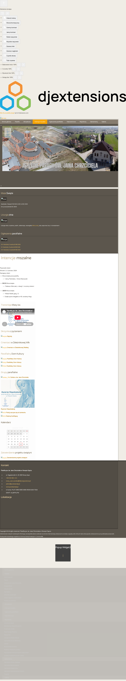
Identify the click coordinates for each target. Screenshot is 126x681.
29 (24, 444)
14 (21, 439)
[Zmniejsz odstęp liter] (15, 77)
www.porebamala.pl (12, 487)
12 (14, 439)
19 (14, 441)
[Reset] (2, 13)
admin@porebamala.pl (13, 484)
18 (11, 441)
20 (17, 441)
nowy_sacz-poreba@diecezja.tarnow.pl (18, 481)
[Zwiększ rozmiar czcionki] (18, 69)
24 (8, 444)
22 (24, 441)
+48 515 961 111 (11, 478)
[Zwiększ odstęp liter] (20, 77)
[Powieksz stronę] (23, 65)
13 (17, 439)
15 (24, 439)
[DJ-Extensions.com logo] (63, 110)
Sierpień (15, 428)
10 (8, 439)
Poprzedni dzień (5, 268)
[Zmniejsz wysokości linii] (17, 73)
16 (27, 439)
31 (8, 447)
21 (21, 441)
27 (17, 444)
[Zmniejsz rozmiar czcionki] (14, 69)
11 (11, 439)
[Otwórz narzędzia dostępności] (4, 3)
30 (27, 444)
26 (14, 444)
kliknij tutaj (35, 225)
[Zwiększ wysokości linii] (21, 73)
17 (8, 441)
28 (21, 444)
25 (11, 444)
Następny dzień (5, 273)
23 (27, 441)
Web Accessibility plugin (7, 113)
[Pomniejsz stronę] (19, 65)
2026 (21, 428)
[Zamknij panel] (7, 13)
